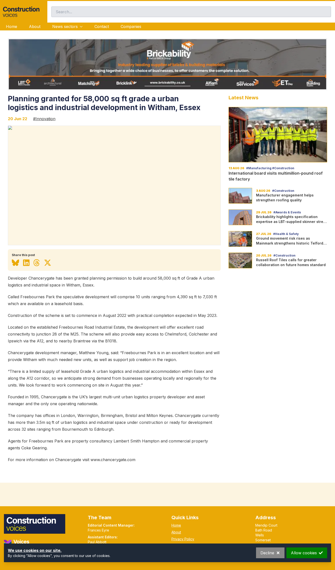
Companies (131, 26)
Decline (267, 552)
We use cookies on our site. (35, 550)
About (34, 26)
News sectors (65, 26)
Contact (101, 26)
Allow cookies (304, 552)
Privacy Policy (182, 539)
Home (11, 26)
